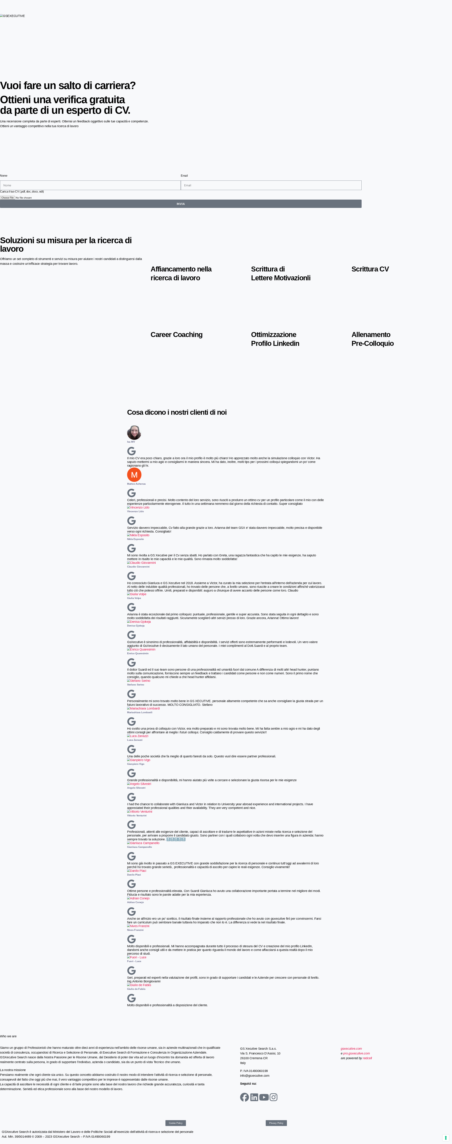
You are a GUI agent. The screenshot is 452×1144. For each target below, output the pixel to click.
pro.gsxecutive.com (356, 1053)
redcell (367, 1058)
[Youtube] (263, 1097)
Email (184, 175)
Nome (3, 175)
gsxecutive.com (351, 1048)
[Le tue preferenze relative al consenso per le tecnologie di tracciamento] (445, 1137)
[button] (226, 1009)
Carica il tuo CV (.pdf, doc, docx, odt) (22, 191)
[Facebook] (244, 1097)
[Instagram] (273, 1097)
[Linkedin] (254, 1097)
